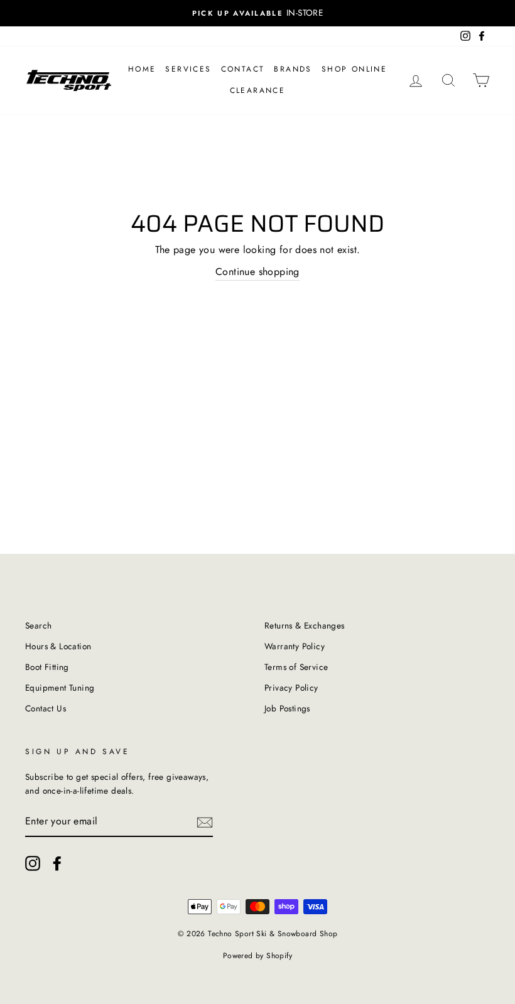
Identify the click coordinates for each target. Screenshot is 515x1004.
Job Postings (287, 708)
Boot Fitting (47, 667)
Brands (293, 69)
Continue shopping (257, 271)
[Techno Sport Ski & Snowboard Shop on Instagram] (32, 863)
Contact (243, 69)
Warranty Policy (294, 646)
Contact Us (45, 708)
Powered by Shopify (257, 955)
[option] (257, 13)
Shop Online (354, 69)
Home (142, 69)
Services (188, 69)
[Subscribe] (205, 822)
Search (38, 625)
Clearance (258, 90)
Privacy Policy (291, 687)
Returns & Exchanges (304, 625)
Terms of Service (296, 667)
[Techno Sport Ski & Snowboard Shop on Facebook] (57, 863)
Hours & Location (58, 646)
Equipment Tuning (59, 687)
